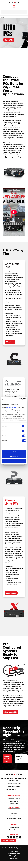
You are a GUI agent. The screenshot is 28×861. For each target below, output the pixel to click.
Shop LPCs (9, 40)
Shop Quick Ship (10, 712)
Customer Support (14, 798)
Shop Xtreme (11, 593)
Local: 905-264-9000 (14, 786)
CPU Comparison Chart (14, 818)
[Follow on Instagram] (17, 837)
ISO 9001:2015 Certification (14, 790)
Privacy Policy (14, 851)
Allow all (14, 451)
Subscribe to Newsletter (8, 840)
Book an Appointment (21, 757)
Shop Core (10, 342)
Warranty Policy (14, 856)
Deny (14, 461)
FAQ (14, 811)
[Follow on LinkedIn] (8, 837)
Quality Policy (14, 858)
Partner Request (14, 830)
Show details (19, 447)
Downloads (14, 813)
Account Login (14, 801)
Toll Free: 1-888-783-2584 (14, 783)
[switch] (24, 431)
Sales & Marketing (14, 827)
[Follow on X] (11, 837)
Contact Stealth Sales (7, 758)
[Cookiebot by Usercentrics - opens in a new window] (19, 399)
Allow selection (14, 456)
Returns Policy (14, 803)
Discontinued (14, 816)
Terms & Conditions (14, 853)
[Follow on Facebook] (14, 837)
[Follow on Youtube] (20, 837)
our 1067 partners (11, 407)
